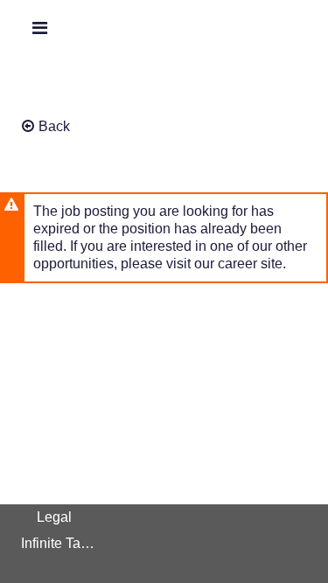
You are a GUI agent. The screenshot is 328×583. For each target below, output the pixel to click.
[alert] (164, 237)
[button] (39, 28)
